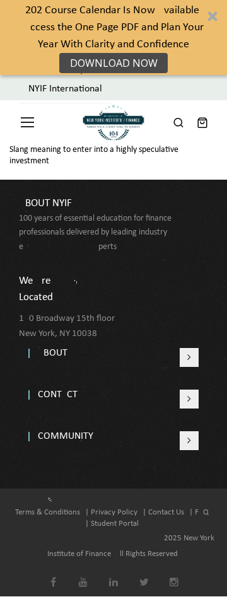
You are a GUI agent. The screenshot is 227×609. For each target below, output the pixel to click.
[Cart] (202, 122)
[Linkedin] (114, 573)
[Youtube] (83, 573)
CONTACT (58, 395)
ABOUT (52, 353)
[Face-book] (53, 573)
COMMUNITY (65, 436)
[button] (113, 37)
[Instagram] (174, 573)
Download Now (114, 63)
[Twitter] (144, 573)
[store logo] (113, 122)
